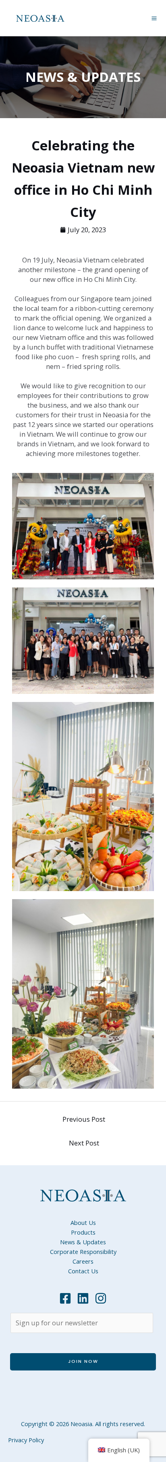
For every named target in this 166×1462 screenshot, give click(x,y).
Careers (83, 1261)
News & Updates (83, 1242)
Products (83, 1232)
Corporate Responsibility (83, 1251)
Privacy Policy (26, 1440)
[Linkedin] (83, 1298)
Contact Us (83, 1271)
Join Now (83, 1361)
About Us (83, 1222)
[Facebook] (65, 1298)
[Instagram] (100, 1298)
